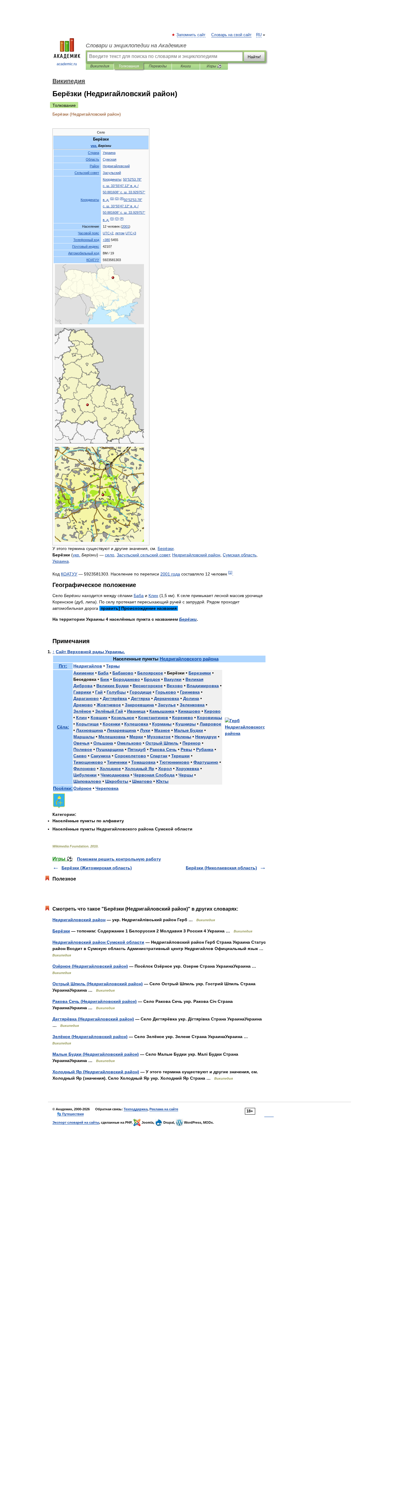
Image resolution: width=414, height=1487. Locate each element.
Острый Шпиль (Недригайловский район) (97, 983)
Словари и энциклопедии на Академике (136, 45)
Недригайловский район (78, 919)
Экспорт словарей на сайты (75, 1122)
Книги (186, 66)
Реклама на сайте (163, 1109)
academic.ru (67, 64)
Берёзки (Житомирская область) (97, 867)
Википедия (99, 66)
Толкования (129, 66)
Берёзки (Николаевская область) (221, 867)
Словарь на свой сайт (231, 35)
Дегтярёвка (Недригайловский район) (93, 1019)
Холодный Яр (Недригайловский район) (95, 1071)
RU (259, 35)
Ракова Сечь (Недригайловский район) (94, 1001)
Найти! (254, 56)
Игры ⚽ (214, 66)
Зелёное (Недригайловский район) (90, 1036)
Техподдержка (136, 1109)
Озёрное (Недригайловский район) (90, 966)
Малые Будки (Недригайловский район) (95, 1054)
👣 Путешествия (70, 1114)
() (112, 198)
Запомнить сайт (191, 35)
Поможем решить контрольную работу (119, 859)
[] (230, 572)
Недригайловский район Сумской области (98, 942)
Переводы (158, 66)
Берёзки (61, 931)
